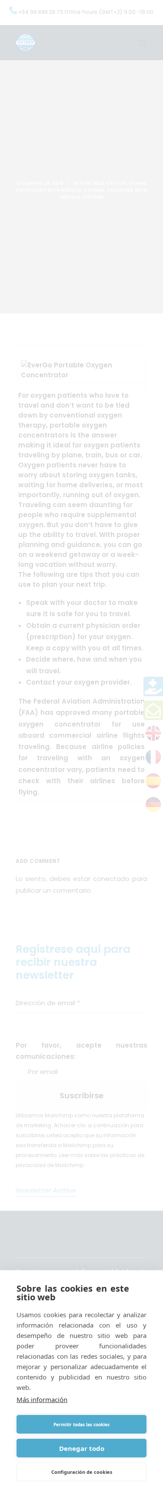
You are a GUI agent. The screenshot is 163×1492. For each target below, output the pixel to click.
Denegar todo (81, 1448)
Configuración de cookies (81, 1472)
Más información (42, 1399)
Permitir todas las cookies (81, 1424)
